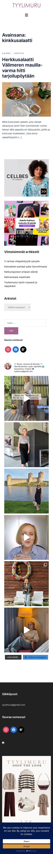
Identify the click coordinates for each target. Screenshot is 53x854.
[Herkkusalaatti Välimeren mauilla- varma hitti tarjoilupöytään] (26, 99)
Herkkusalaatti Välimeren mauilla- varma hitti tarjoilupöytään (22, 68)
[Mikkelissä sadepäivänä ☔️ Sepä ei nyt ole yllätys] (26, 583)
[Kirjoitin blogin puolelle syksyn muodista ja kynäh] (26, 444)
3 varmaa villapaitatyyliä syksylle (22, 261)
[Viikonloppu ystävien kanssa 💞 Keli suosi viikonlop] (26, 491)
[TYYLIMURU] (26, 6)
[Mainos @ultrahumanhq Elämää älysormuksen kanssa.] (26, 537)
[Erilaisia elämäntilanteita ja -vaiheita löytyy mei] (26, 398)
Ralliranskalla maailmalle (17, 277)
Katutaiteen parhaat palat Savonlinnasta (25, 266)
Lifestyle (19, 53)
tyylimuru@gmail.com (13, 704)
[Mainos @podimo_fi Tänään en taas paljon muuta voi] (26, 630)
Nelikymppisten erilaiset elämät (21, 271)
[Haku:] (25, 323)
